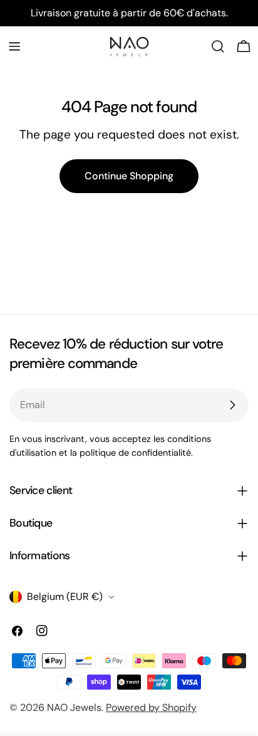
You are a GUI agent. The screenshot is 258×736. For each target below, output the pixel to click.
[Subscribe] (232, 405)
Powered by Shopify (151, 707)
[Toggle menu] (14, 46)
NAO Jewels (74, 707)
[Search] (217, 46)
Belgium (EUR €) (65, 596)
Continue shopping (129, 175)
